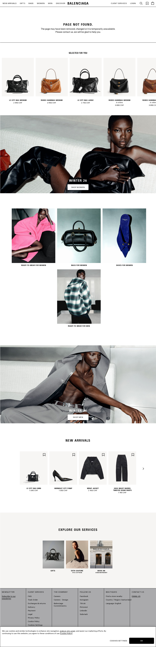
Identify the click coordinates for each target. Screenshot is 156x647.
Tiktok (83, 603)
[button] (143, 469)
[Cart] (153, 3)
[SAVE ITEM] (44, 454)
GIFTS (22, 3)
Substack (84, 614)
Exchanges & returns (37, 603)
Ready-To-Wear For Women (33, 265)
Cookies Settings (35, 625)
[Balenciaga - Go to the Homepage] (78, 3)
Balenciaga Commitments (60, 604)
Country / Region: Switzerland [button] (118, 600)
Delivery (31, 607)
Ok (141, 641)
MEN (50, 3)
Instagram (84, 600)
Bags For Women (79, 265)
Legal (30, 614)
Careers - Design (61, 600)
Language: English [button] (113, 603)
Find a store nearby (114, 596)
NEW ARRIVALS (9, 3)
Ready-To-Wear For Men (79, 326)
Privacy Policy (34, 618)
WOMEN (41, 3)
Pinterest (84, 607)
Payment (32, 610)
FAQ (30, 596)
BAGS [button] (30, 3)
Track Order (33, 600)
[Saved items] (147, 3)
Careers (57, 596)
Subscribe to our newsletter (9, 597)
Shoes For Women (124, 265)
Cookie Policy (34, 621)
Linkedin (83, 610)
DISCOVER (60, 3)
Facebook (84, 596)
